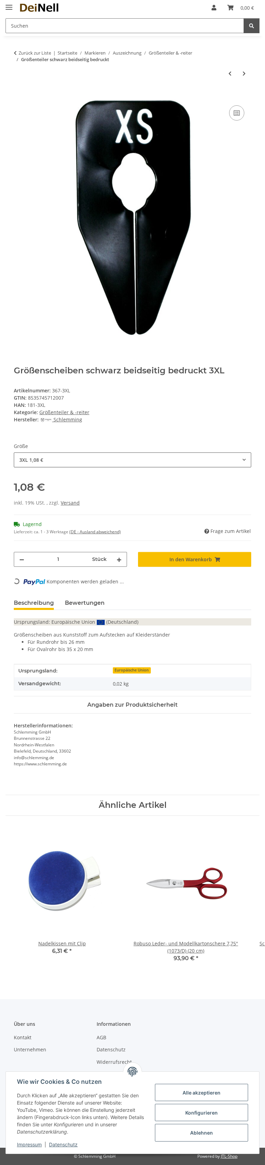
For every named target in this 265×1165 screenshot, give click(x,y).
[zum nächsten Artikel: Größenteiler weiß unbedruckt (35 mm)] (244, 73)
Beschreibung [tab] (34, 603)
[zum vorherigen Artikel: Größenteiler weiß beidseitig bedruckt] (230, 73)
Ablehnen (201, 1133)
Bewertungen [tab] (85, 603)
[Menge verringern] (21, 559)
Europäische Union (132, 670)
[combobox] (132, 459)
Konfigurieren (201, 1113)
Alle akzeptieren (201, 1093)
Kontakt (22, 1037)
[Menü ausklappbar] (9, 4)
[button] (214, 8)
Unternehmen (30, 1049)
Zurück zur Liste (35, 53)
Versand (70, 502)
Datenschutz (63, 1144)
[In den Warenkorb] (19, 96)
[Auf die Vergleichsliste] (236, 113)
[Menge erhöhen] (119, 559)
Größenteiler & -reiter (64, 412)
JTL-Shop (229, 1156)
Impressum (29, 1144)
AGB (101, 1037)
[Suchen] (251, 25)
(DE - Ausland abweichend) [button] (95, 532)
